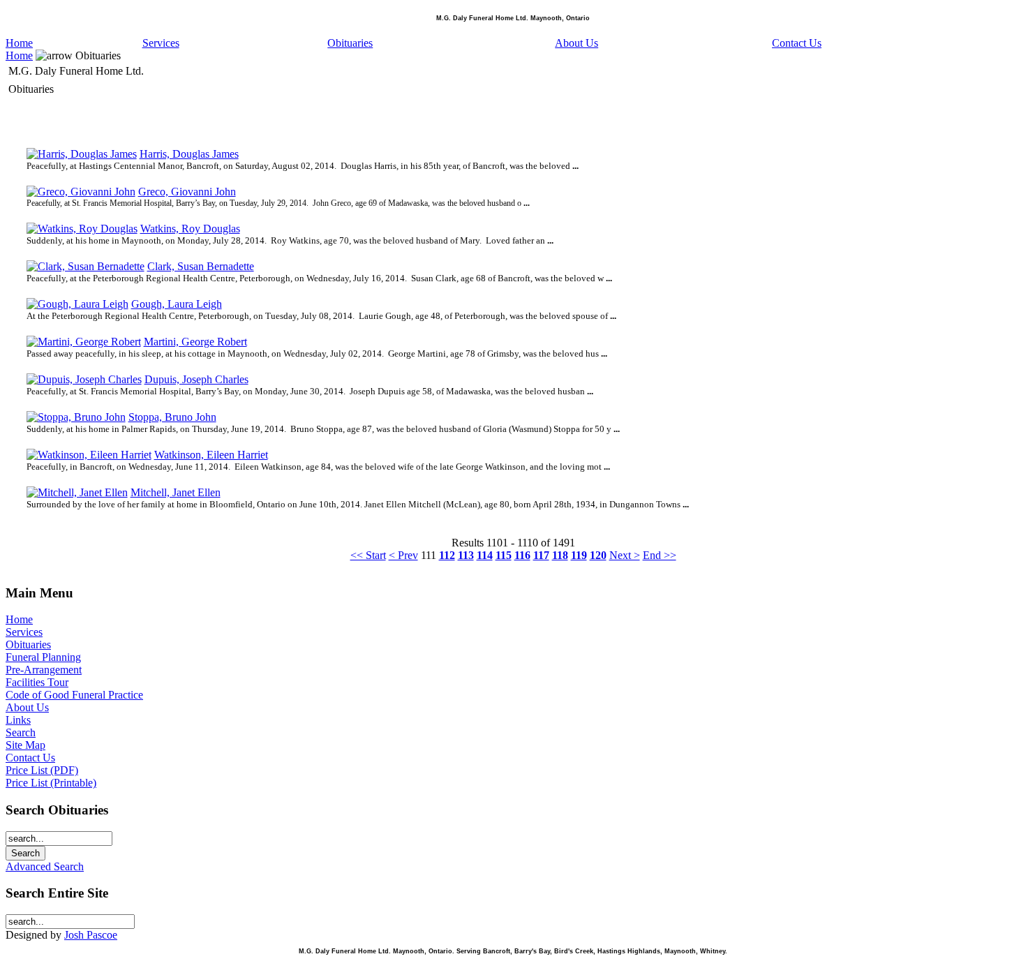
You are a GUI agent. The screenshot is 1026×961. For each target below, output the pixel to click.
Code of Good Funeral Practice (74, 695)
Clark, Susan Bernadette (200, 266)
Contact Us (796, 43)
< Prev (403, 555)
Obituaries (350, 43)
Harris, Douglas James (189, 154)
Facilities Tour (37, 682)
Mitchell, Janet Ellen (176, 492)
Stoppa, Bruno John (172, 417)
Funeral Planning (43, 657)
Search (21, 732)
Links (18, 720)
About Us (576, 43)
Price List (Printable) (51, 783)
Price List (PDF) (42, 770)
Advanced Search (45, 866)
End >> (659, 555)
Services (160, 43)
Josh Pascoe (90, 935)
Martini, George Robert (195, 342)
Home (19, 43)
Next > (624, 555)
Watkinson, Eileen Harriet (211, 455)
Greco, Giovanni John (187, 192)
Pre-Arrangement (44, 670)
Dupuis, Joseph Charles (196, 379)
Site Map (25, 745)
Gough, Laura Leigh (176, 304)
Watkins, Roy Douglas (190, 228)
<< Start (368, 555)
